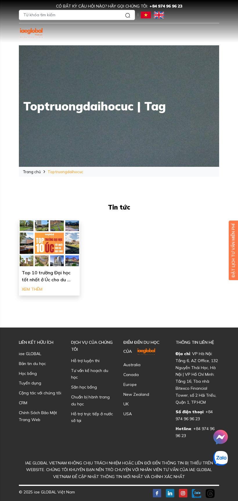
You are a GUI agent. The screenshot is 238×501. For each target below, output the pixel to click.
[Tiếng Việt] (146, 14)
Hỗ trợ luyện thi (85, 360)
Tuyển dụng (30, 383)
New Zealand (136, 394)
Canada (131, 374)
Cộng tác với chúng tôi (40, 393)
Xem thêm (32, 289)
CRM (23, 402)
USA (127, 413)
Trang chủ (32, 171)
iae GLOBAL (30, 353)
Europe (130, 384)
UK (126, 404)
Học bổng (28, 373)
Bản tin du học (32, 363)
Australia (131, 364)
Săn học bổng (84, 387)
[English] (159, 14)
